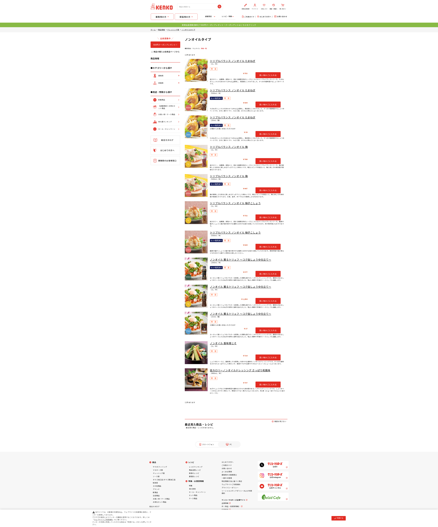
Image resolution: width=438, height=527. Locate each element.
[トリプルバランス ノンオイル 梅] (196, 156)
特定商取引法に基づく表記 (232, 481)
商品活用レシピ (195, 470)
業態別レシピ (194, 476)
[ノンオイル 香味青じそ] (196, 352)
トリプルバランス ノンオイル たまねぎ (232, 61)
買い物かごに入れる (268, 75)
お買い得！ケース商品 (161, 499)
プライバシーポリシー (230, 487)
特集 (190, 486)
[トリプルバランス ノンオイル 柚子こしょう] (196, 212)
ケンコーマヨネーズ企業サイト (233, 500)
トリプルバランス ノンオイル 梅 (229, 147)
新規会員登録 (245, 9)
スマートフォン (208, 444)
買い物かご (283, 9)
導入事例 (192, 489)
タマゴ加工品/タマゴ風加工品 (164, 479)
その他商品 (157, 486)
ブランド (156, 489)
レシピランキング (196, 467)
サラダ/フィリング (160, 467)
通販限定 (208, 16)
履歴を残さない (280, 421)
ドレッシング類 (159, 473)
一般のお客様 (227, 478)
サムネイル (196, 48)
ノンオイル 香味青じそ (223, 343)
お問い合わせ (227, 468)
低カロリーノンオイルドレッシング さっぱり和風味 (240, 370)
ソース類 (156, 476)
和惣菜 (155, 483)
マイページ (255, 9)
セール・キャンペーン (197, 492)
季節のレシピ (194, 473)
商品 (154, 462)
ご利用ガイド (227, 465)
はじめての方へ (227, 462)
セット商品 (193, 495)
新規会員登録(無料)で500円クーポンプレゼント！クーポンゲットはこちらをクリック (219, 25)
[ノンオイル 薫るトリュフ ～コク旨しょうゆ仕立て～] (196, 269)
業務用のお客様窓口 (229, 475)
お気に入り (264, 9)
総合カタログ (154, 506)
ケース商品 (193, 498)
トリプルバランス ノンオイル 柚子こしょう (235, 203)
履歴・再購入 (273, 9)
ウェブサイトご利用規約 (231, 484)
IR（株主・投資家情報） (231, 506)
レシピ (191, 462)
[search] (219, 7)
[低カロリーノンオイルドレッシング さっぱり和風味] (196, 379)
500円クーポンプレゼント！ (165, 44)
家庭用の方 (185, 16)
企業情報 (225, 503)
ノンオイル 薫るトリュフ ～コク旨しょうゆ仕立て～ (240, 259)
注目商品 (156, 495)
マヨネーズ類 (158, 470)
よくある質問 (227, 471)
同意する (338, 518)
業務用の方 (161, 16)
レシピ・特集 (227, 16)
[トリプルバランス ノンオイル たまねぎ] (196, 70)
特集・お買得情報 (196, 481)
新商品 (155, 492)
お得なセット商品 (159, 502)
